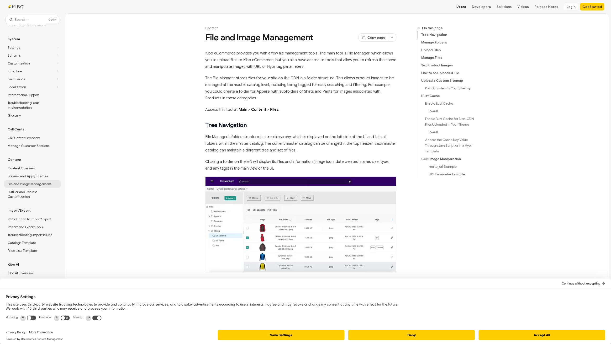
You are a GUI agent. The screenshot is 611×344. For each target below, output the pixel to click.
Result (433, 111)
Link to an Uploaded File (440, 73)
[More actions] (392, 37)
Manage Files (431, 57)
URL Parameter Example (447, 174)
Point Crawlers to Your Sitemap (448, 88)
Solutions (504, 7)
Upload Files (431, 50)
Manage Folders (434, 42)
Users (461, 7)
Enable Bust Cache (439, 103)
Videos (523, 7)
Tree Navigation (434, 34)
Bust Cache (430, 96)
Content (211, 28)
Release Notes (546, 7)
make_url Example (443, 166)
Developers (481, 7)
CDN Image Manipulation (441, 159)
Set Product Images (437, 65)
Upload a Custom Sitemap (442, 80)
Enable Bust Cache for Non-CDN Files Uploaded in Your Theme (449, 122)
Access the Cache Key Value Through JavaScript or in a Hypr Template (449, 145)
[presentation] (32, 177)
